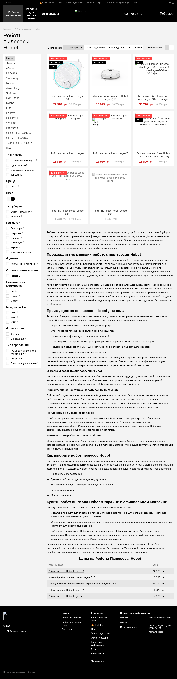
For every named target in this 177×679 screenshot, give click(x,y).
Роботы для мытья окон (31, 13)
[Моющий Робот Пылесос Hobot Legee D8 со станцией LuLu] (153, 74)
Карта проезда (156, 632)
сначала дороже (116, 47)
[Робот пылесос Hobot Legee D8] (67, 74)
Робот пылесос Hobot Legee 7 (65, 596)
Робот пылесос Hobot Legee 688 (67, 212)
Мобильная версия (16, 631)
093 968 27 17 (133, 13)
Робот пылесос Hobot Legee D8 (66, 571)
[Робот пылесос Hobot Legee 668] (110, 189)
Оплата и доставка (74, 3)
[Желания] (159, 2)
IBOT (9, 148)
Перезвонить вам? (129, 627)
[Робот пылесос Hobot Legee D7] (67, 131)
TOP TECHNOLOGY (19, 143)
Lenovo (10, 113)
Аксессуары (50, 13)
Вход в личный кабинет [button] (99, 619)
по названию (135, 47)
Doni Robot (13, 98)
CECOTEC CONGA (18, 132)
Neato (10, 83)
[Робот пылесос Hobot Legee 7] (110, 131)
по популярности (73, 47)
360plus (11, 93)
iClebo (10, 103)
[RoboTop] (20, 615)
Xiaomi (10, 63)
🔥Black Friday (47, 3)
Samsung (12, 78)
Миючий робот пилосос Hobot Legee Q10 (71, 577)
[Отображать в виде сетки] (167, 47)
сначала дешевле (95, 47)
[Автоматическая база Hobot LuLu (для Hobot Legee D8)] (153, 131)
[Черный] (13, 199)
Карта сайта (97, 653)
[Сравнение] (153, 2)
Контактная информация (117, 3)
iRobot (10, 68)
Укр (5, 3)
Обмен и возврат (94, 3)
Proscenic (12, 127)
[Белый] (8, 199)
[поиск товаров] (68, 14)
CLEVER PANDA (17, 137)
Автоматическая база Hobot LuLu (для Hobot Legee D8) (153, 155)
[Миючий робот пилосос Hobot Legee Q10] (110, 74)
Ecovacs (11, 73)
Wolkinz (11, 123)
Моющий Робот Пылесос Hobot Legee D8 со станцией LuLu (82, 583)
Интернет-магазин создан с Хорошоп (19, 672)
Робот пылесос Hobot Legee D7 (66, 590)
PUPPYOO (13, 118)
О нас (59, 3)
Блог (135, 3)
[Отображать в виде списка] (171, 47)
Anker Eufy (13, 88)
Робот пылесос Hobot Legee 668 (110, 212)
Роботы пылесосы (13, 14)
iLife (8, 108)
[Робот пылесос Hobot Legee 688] (67, 189)
